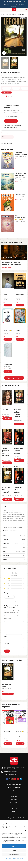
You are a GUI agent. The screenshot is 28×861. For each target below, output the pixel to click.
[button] (25, 830)
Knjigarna (8, 14)
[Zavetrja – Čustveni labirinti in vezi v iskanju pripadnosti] (8, 318)
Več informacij (7, 92)
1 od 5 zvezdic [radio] (13, 615)
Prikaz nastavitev (14, 854)
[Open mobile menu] (2, 9)
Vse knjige (14, 14)
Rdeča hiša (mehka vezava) (18, 450)
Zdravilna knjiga (8, 364)
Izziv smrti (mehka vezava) (6, 489)
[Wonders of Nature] (20, 318)
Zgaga (5, 410)
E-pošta (6, 643)
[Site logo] (14, 9)
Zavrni (14, 850)
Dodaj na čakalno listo (10, 121)
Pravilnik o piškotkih (8, 858)
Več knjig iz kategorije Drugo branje (14, 378)
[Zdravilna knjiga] (8, 353)
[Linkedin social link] (21, 779)
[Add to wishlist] (12, 274)
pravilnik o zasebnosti (10, 127)
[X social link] (10, 779)
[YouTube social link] (15, 779)
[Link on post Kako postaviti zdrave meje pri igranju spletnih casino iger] (14, 252)
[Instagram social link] (12, 779)
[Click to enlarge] (4, 53)
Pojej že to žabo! (20, 194)
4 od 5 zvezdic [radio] (17, 615)
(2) (22, 219)
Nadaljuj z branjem (7, 267)
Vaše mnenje (8, 618)
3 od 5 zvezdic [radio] (16, 615)
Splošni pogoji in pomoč (18, 858)
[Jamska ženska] (20, 283)
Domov (2, 14)
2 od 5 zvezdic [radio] (15, 615)
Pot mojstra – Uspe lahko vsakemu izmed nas (21, 175)
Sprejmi (14, 846)
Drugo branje (21, 14)
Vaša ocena (8, 615)
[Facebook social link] (7, 779)
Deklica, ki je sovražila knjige (19, 733)
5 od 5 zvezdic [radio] (18, 615)
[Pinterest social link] (18, 779)
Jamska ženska (20, 294)
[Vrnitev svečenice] (8, 283)
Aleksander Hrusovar (10, 257)
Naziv (6, 636)
